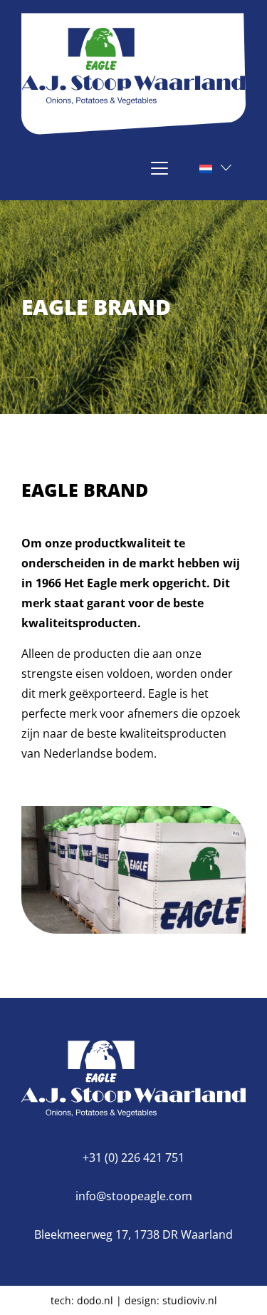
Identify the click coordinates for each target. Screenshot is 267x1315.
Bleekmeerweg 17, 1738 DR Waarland (133, 1234)
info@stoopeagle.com (133, 1196)
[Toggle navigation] (187, 168)
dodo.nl (95, 1300)
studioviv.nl (189, 1300)
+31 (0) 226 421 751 (133, 1157)
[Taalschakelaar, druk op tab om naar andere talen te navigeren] (213, 167)
